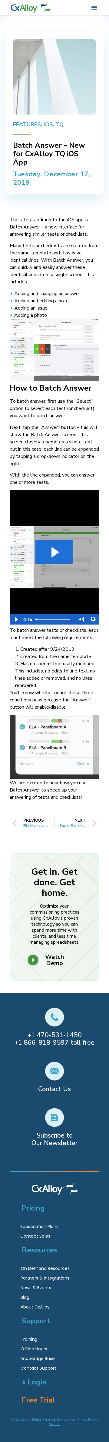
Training (29, 1339)
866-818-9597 (46, 1042)
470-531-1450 (59, 1035)
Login (37, 1382)
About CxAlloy (35, 1307)
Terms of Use (66, 1420)
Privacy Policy (87, 1420)
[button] (94, 7)
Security (54, 1424)
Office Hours (34, 1349)
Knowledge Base (38, 1358)
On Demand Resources (45, 1268)
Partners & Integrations (45, 1278)
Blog (25, 1297)
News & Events (36, 1288)
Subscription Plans (39, 1226)
